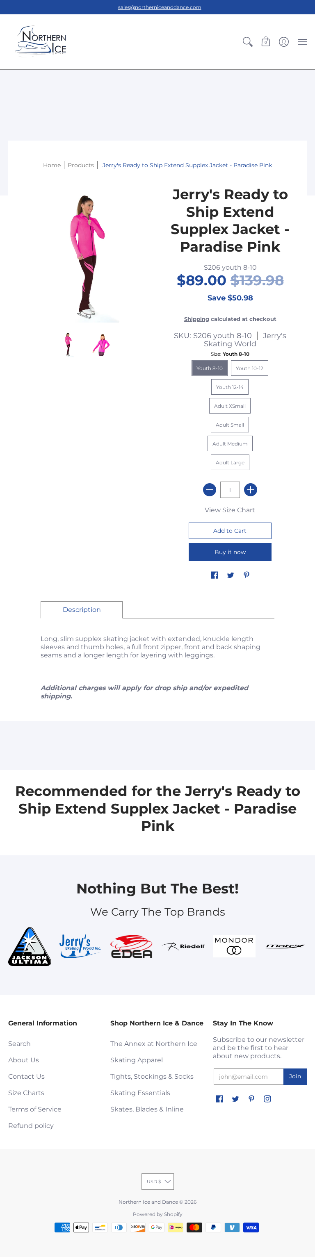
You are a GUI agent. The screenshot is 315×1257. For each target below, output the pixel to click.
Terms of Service (35, 1109)
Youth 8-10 (209, 368)
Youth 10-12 (249, 368)
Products (81, 165)
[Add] (250, 489)
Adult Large (230, 462)
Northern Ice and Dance (148, 1202)
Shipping (196, 319)
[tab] (82, 609)
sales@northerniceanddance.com (159, 7)
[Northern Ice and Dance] (41, 41)
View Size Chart (230, 510)
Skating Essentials (140, 1093)
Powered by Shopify (158, 1214)
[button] (248, 41)
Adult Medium (230, 444)
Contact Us (26, 1076)
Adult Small (230, 425)
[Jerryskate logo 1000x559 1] (81, 946)
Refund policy (31, 1126)
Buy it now (230, 552)
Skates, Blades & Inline (147, 1109)
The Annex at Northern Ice (153, 1044)
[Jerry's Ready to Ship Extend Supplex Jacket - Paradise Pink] (68, 344)
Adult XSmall (230, 406)
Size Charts (26, 1093)
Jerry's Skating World (245, 339)
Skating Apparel (136, 1060)
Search (19, 1044)
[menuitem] (248, 41)
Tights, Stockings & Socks (152, 1076)
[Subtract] (209, 489)
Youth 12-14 (230, 387)
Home (52, 165)
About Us (23, 1060)
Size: (230, 354)
